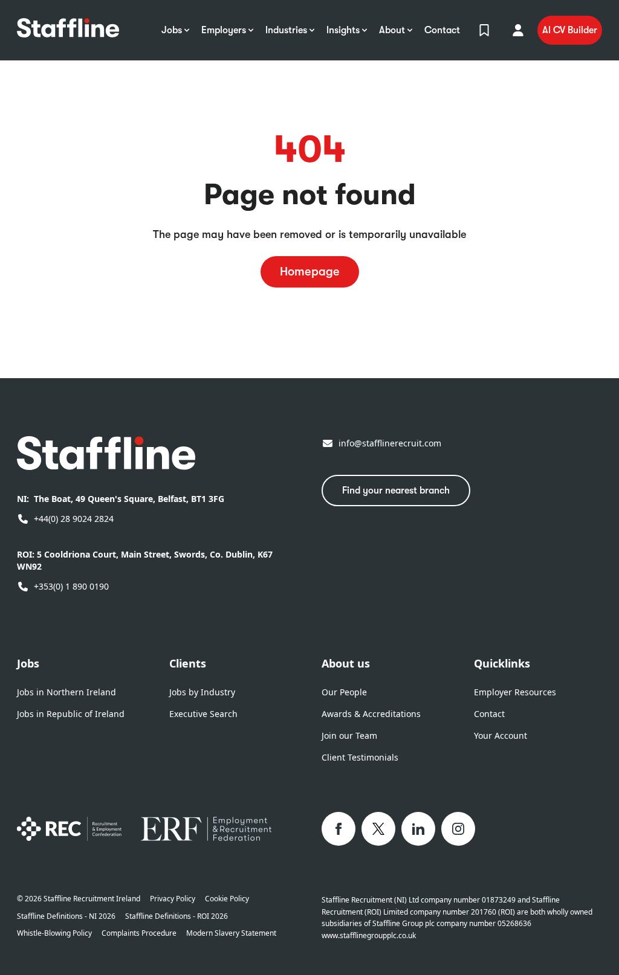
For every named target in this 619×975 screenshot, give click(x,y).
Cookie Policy (227, 899)
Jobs (28, 663)
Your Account (500, 735)
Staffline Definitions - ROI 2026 (176, 916)
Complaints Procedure (139, 933)
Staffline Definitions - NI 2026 (66, 916)
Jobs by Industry (202, 692)
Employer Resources (515, 692)
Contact (489, 713)
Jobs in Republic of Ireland (71, 713)
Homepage (310, 271)
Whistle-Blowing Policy (54, 933)
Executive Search (203, 713)
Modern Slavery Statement (231, 933)
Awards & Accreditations (371, 713)
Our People (344, 692)
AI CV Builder (569, 30)
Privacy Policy (172, 899)
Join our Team (349, 735)
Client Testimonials (360, 757)
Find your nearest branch (396, 490)
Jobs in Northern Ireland (66, 692)
